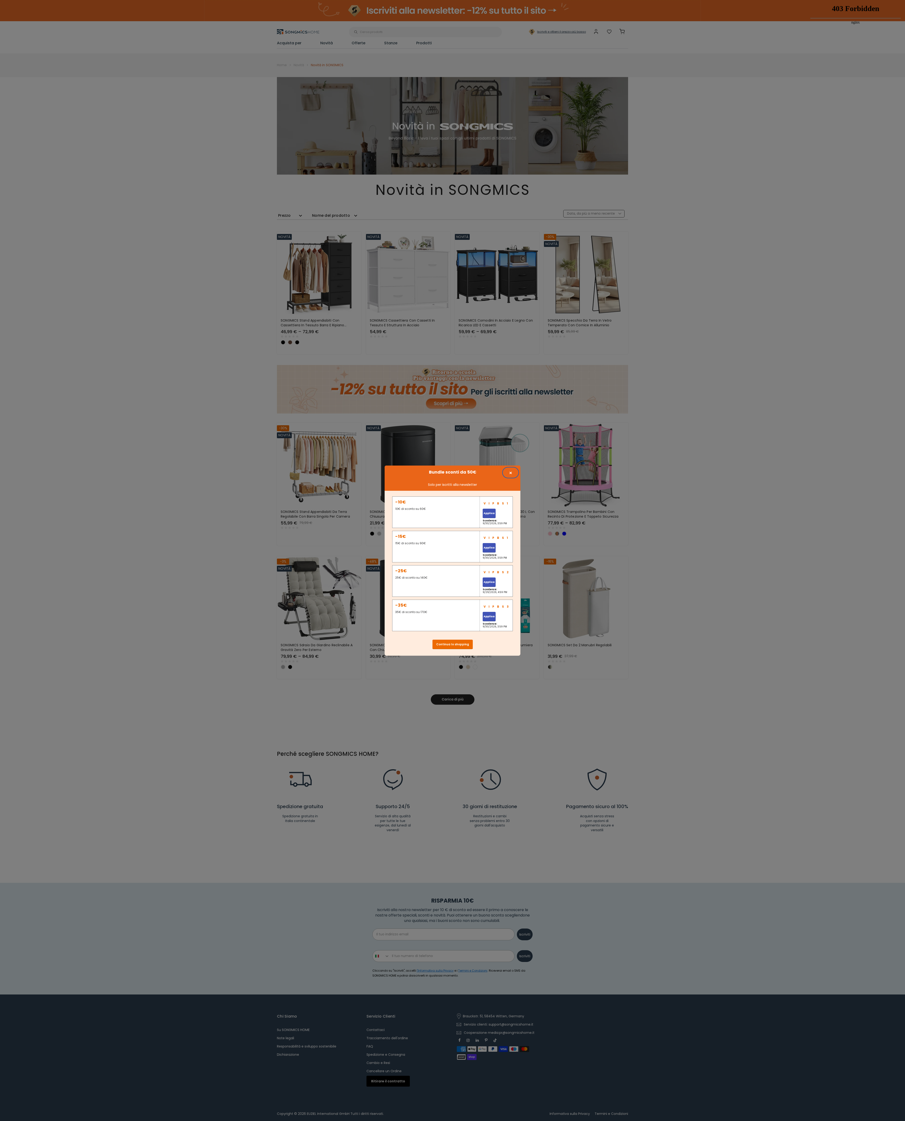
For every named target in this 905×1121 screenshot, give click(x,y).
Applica (489, 513)
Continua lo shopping (452, 644)
